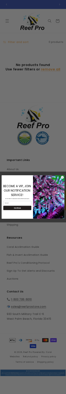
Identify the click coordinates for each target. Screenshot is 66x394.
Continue (17, 208)
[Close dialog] (62, 177)
